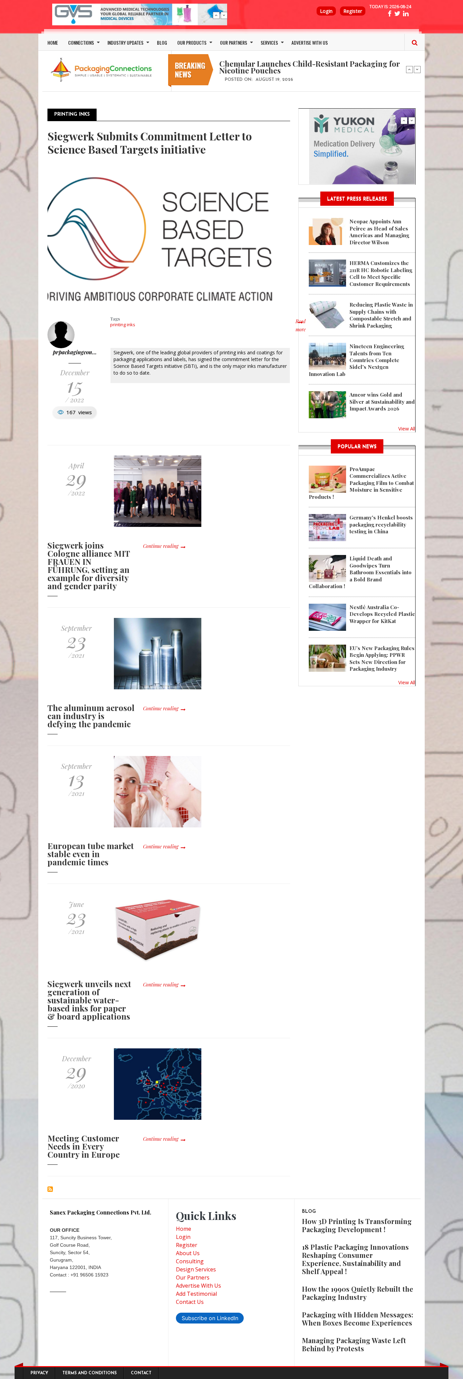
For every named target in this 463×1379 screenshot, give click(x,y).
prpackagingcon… (75, 352)
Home (183, 1228)
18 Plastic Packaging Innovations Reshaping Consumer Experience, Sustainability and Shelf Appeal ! (355, 1259)
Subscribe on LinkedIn (210, 1318)
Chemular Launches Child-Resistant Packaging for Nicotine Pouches (309, 67)
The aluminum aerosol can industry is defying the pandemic (91, 715)
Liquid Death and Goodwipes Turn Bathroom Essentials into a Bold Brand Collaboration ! (360, 572)
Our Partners (192, 1277)
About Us (188, 1253)
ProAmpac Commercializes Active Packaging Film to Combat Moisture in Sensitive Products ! (361, 483)
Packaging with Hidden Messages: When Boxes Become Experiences (357, 1318)
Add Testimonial (196, 1293)
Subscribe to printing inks (50, 1189)
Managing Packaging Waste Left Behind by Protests (354, 1344)
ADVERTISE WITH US (309, 42)
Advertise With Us (198, 1285)
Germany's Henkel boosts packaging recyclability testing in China (381, 524)
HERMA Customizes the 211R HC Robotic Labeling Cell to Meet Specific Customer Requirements (380, 273)
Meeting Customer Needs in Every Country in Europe (83, 1146)
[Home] (102, 69)
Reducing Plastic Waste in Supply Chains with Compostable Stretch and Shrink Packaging (381, 315)
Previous (216, 15)
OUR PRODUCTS (191, 42)
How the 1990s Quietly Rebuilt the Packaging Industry (357, 1293)
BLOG (162, 42)
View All (406, 428)
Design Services (196, 1269)
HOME (52, 42)
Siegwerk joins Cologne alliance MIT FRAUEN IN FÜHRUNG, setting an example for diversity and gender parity (88, 565)
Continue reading (160, 546)
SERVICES (269, 42)
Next (224, 15)
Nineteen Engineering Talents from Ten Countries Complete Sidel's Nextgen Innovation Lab (356, 360)
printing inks (122, 324)
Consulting (190, 1261)
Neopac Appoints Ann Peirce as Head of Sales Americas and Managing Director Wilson (379, 231)
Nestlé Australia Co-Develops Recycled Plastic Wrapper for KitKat (382, 614)
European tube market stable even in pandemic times (90, 853)
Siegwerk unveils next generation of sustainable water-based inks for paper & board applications (89, 1000)
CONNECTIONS (81, 42)
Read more (301, 329)
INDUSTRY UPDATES (125, 42)
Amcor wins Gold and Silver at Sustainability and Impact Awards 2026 (382, 401)
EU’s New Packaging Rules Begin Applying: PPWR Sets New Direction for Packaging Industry (382, 658)
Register (352, 11)
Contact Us (190, 1302)
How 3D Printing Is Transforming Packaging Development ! (357, 1225)
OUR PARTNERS (233, 42)
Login (326, 11)
